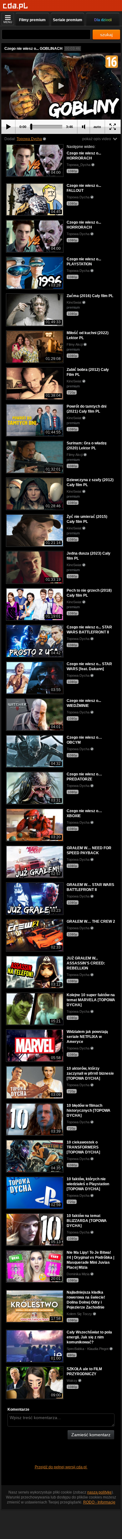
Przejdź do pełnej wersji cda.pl (61, 1467)
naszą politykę (99, 1492)
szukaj (106, 34)
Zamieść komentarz (90, 1434)
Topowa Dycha (29, 139)
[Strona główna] (15, 6)
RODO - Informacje (99, 1502)
